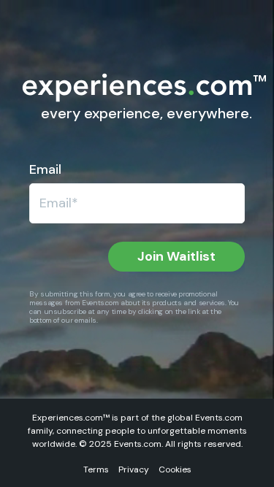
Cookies (175, 469)
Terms (96, 469)
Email (45, 169)
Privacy (133, 469)
